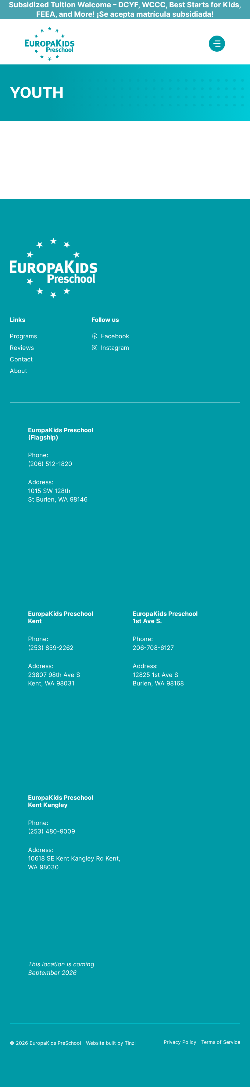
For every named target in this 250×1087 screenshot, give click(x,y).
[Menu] (217, 44)
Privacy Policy (180, 1042)
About (18, 370)
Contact (21, 359)
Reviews (22, 347)
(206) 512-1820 (50, 464)
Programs (23, 336)
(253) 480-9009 (51, 831)
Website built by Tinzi (111, 1043)
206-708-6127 (153, 647)
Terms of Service (220, 1042)
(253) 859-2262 (50, 647)
